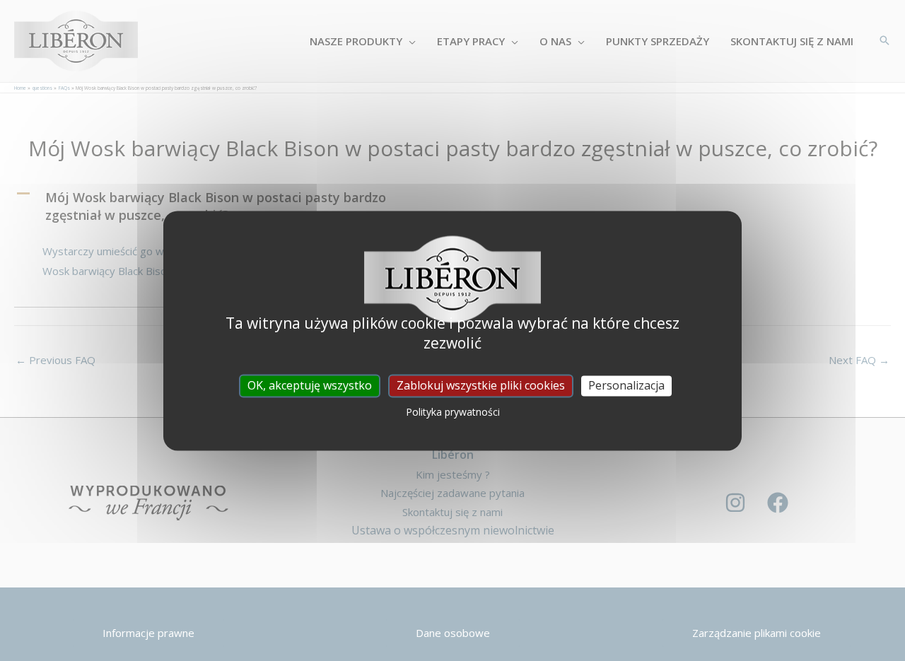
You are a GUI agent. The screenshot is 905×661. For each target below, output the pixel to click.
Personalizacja (626, 385)
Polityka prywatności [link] (453, 412)
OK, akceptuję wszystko (309, 385)
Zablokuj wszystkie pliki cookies (481, 385)
